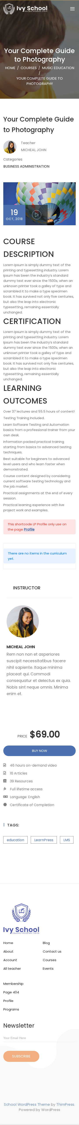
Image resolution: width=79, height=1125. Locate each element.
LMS (66, 839)
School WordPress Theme (27, 1104)
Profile (8, 1000)
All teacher (12, 968)
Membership (13, 983)
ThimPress (65, 1104)
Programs (11, 1009)
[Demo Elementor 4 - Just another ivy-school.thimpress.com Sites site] (25, 8)
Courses (49, 960)
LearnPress (43, 839)
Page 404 (11, 992)
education (15, 839)
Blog (46, 943)
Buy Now (39, 750)
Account (10, 960)
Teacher (28, 142)
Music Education (58, 67)
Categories (12, 159)
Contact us (52, 951)
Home (10, 67)
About (8, 951)
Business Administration (26, 166)
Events (48, 968)
